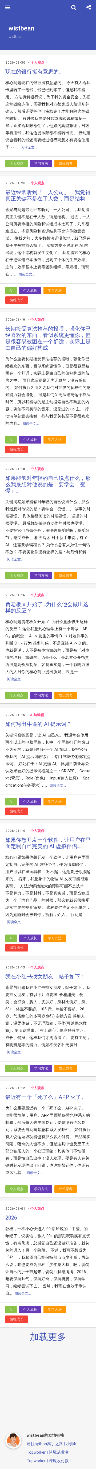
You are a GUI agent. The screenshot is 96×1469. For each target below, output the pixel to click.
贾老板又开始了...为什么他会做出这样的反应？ (47, 607)
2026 (11, 1217)
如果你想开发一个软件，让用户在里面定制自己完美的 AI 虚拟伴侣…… (48, 843)
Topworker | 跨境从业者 (48, 1452)
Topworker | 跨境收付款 (48, 1460)
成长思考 (66, 163)
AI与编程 (37, 715)
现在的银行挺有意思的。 (34, 71)
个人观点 (38, 62)
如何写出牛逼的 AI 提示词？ (38, 724)
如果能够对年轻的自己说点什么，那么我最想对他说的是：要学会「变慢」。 (48, 484)
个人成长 (30, 290)
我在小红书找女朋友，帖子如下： (45, 976)
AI (11, 290)
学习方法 (41, 163)
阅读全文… (29, 147)
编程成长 (16, 300)
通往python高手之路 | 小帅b (51, 1443)
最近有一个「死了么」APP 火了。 (45, 1097)
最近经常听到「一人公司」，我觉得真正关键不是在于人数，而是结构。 (48, 195)
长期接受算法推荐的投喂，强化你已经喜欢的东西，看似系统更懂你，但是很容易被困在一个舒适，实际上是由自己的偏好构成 (48, 338)
